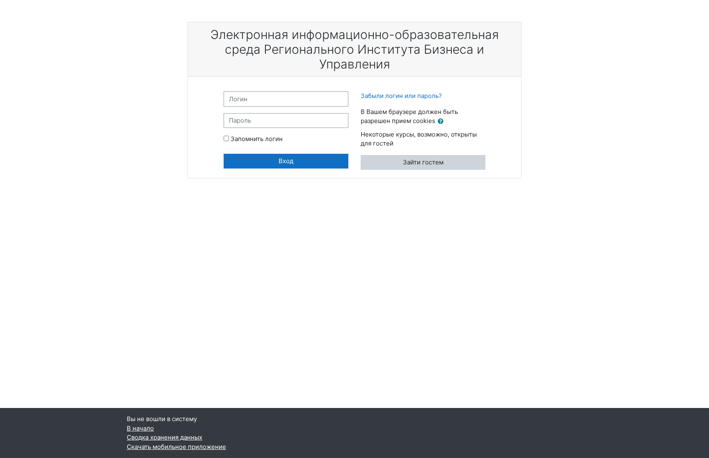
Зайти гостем (423, 162)
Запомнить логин (257, 139)
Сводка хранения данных (164, 437)
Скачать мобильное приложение (176, 447)
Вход (286, 161)
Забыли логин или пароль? (401, 96)
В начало (140, 428)
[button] (442, 121)
